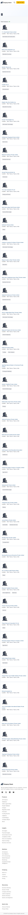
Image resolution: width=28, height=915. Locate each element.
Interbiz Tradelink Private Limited (9, 384)
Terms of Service (6, 906)
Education (5, 264)
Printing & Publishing (7, 371)
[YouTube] (13, 792)
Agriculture (5, 472)
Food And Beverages (7, 388)
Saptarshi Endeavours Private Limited (10, 295)
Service (4, 610)
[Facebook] (2, 792)
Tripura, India (16, 33)
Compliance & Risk (6, 836)
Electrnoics (5, 141)
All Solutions (5, 852)
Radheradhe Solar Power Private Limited (11, 401)
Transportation (6, 542)
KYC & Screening (6, 855)
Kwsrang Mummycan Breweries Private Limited (13, 555)
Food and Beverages (7, 211)
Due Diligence (5, 853)
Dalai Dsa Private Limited (7, 347)
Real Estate (5, 662)
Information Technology (8, 124)
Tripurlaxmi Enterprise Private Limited (10, 754)
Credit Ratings (5, 817)
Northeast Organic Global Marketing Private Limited (14, 738)
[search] (14, 2)
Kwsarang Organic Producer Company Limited (13, 640)
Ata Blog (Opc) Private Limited (9, 537)
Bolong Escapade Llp (7, 691)
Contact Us (4, 876)
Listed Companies (6, 893)
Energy (4, 406)
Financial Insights (6, 832)
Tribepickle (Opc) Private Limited (9, 502)
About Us (4, 872)
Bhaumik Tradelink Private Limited (10, 588)
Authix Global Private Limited (8, 658)
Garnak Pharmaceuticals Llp (8, 172)
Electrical (14, 592)
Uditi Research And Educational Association (12, 450)
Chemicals (5, 176)
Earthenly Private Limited (7, 224)
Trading (4, 352)
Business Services (6, 71)
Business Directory (6, 887)
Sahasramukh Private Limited (8, 485)
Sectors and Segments (7, 897)
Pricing (3, 878)
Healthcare (5, 454)
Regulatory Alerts (6, 809)
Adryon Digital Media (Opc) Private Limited (12, 312)
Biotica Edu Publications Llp (8, 49)
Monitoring (4, 859)
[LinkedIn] (9, 792)
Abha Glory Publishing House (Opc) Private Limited (14, 277)
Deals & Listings (5, 840)
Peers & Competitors (7, 838)
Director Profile (5, 889)
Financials (4, 811)
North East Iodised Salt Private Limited (11, 207)
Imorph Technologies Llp (8, 119)
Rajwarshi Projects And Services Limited (11, 330)
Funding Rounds (6, 813)
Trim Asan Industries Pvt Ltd (8, 189)
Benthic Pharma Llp (6, 67)
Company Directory (6, 891)
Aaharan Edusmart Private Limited (10, 769)
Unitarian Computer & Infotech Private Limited (12, 242)
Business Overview (6, 842)
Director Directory (6, 895)
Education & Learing (7, 54)
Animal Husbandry (6, 334)
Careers (4, 874)
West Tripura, (10, 33)
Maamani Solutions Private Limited (10, 154)
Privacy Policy (5, 908)
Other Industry (11, 352)
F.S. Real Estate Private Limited (9, 32)
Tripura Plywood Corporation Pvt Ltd (10, 623)
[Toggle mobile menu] (27, 2)
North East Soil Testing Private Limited (11, 434)
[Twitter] (6, 792)
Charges (4, 807)
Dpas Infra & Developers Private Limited (11, 723)
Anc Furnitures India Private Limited (10, 570)
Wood (4, 229)
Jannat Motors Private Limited (9, 520)
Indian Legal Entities (6, 803)
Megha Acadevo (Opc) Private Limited (11, 260)
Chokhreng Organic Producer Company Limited (13, 467)
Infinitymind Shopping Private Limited (10, 137)
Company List (8, 13)
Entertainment (6, 89)
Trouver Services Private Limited (9, 605)
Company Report (6, 819)
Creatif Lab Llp (5, 84)
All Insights (4, 830)
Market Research (6, 857)
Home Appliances (6, 592)
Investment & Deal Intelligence (6, 862)
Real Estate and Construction (9, 36)
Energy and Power (6, 194)
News (3, 821)
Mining (4, 507)
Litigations (4, 815)
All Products (5, 799)
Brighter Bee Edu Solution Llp (9, 102)
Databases (4, 801)
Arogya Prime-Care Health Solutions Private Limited (14, 675)
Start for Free (20, 2)
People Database (6, 805)
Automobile (5, 524)
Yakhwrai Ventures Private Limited (10, 419)
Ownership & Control (7, 834)
